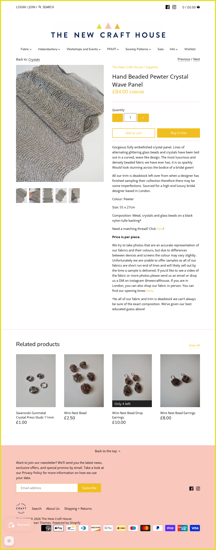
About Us (52, 508)
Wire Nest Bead (75, 413)
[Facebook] (168, 7)
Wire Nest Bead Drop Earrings (127, 415)
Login (21, 7)
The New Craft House (127, 67)
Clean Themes (41, 523)
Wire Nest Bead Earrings (177, 413)
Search (37, 508)
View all (194, 345)
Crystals (34, 59)
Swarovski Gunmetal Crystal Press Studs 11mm (35, 415)
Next (196, 59)
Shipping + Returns (78, 508)
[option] (21, 195)
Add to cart (134, 133)
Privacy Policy (32, 473)
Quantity (118, 110)
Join (32, 7)
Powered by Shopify (66, 523)
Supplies (152, 67)
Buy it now (178, 133)
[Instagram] (174, 7)
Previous (184, 59)
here (160, 229)
